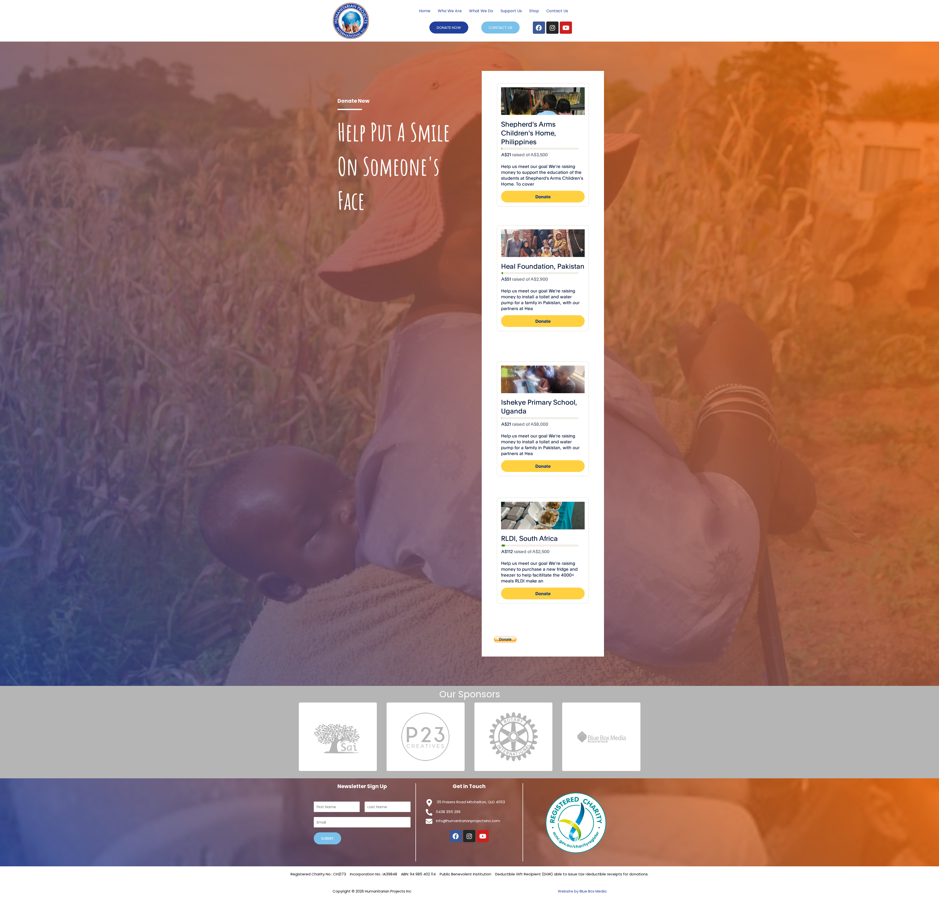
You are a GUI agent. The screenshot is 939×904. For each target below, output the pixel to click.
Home (424, 11)
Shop (534, 11)
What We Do (481, 11)
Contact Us (557, 11)
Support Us (511, 11)
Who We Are (450, 11)
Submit (327, 838)
